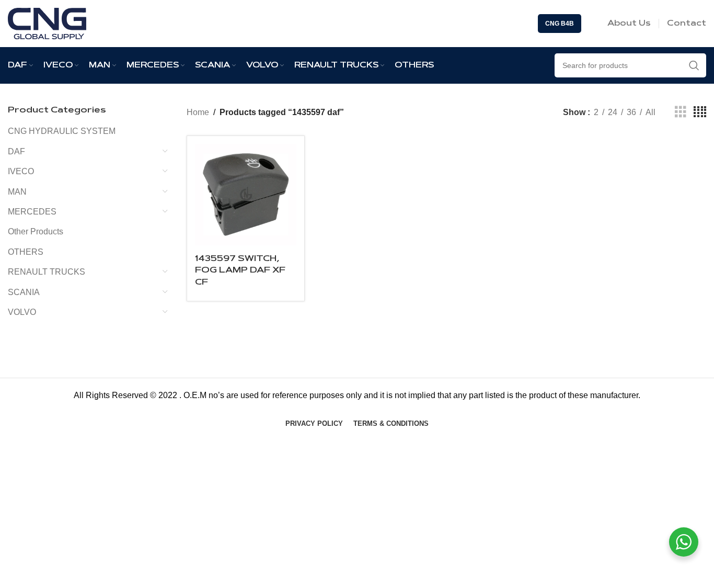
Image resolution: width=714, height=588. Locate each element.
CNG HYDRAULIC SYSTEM (62, 131)
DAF (16, 151)
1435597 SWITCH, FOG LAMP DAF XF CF (240, 271)
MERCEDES (32, 211)
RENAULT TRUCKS (46, 271)
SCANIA (24, 292)
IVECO (21, 171)
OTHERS (25, 251)
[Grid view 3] (680, 112)
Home (198, 112)
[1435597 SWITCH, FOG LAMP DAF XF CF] (245, 194)
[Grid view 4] (700, 112)
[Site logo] (47, 22)
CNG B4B (559, 23)
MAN (17, 191)
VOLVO (22, 312)
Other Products (35, 231)
